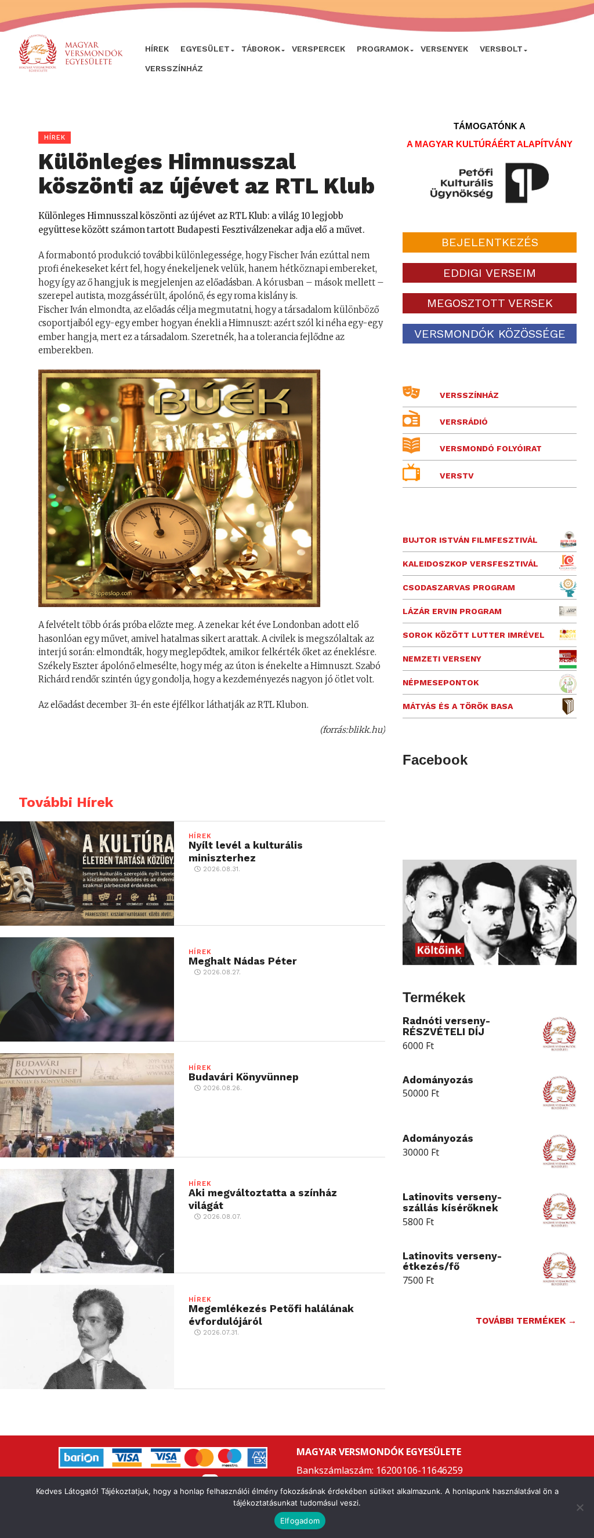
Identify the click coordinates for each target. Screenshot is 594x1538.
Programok (383, 48)
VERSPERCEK (318, 48)
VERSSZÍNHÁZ (174, 68)
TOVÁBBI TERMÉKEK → (526, 1321)
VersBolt (501, 48)
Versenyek (444, 48)
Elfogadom (300, 1520)
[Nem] (579, 1507)
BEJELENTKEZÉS (489, 242)
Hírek (157, 48)
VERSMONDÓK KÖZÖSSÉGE (490, 334)
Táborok (260, 48)
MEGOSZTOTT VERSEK (490, 303)
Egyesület (205, 48)
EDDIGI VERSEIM (489, 273)
